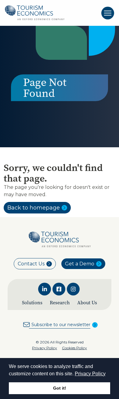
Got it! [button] (59, 388)
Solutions (32, 302)
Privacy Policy (90, 373)
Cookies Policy (74, 348)
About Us (87, 302)
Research (60, 302)
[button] (108, 374)
